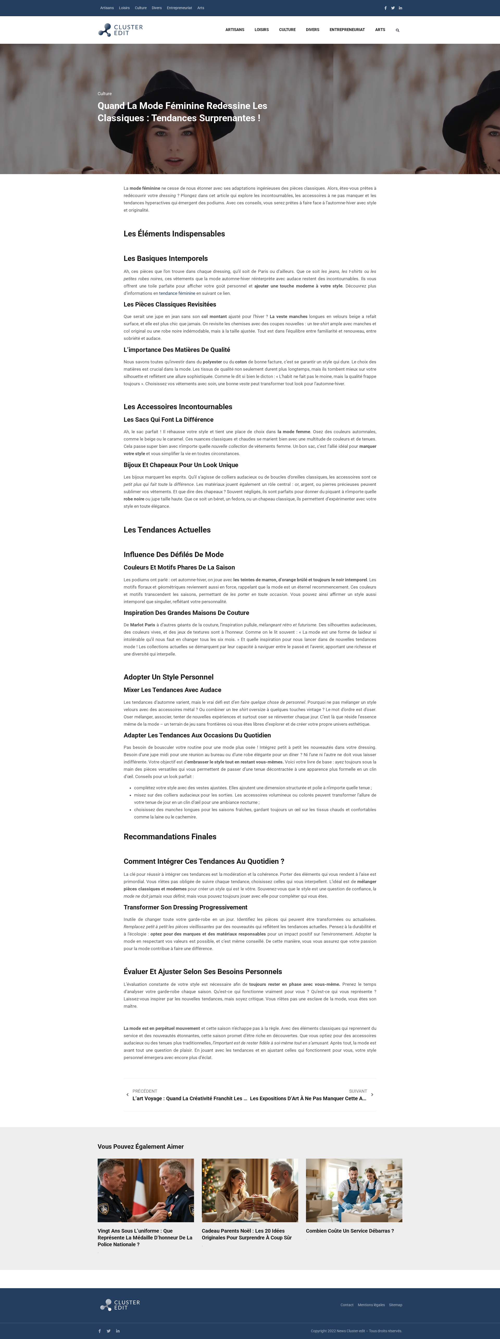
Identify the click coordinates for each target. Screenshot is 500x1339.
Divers (157, 8)
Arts (200, 8)
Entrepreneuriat (179, 8)
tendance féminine (177, 293)
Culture (141, 8)
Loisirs (124, 8)
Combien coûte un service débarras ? (350, 1231)
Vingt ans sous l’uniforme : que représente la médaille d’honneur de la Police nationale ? (145, 1238)
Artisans (107, 8)
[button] (397, 30)
